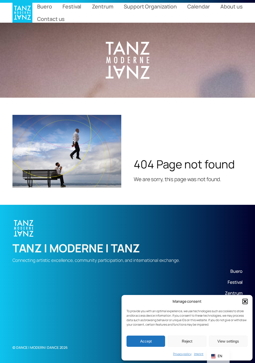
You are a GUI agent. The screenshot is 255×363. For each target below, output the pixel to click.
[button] (245, 301)
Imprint (198, 354)
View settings (228, 341)
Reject (187, 341)
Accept (146, 341)
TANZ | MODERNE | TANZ (76, 248)
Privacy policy (182, 354)
